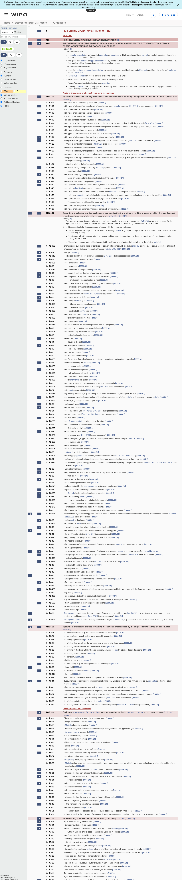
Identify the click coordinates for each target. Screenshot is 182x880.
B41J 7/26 (49, 862)
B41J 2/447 (50, 561)
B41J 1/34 (49, 164)
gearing (115, 828)
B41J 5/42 (49, 793)
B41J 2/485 (50, 589)
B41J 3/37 (49, 660)
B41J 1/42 (49, 177)
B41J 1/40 (49, 174)
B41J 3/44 (49, 680)
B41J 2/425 (50, 544)
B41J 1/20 (49, 133)
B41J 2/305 (50, 455)
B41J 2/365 (50, 500)
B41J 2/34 (49, 482)
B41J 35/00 (130, 455)
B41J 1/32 (49, 157)
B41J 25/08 (7, 49)
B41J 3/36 (49, 656)
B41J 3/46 (49, 687)
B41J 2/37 (49, 503)
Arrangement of (75, 421)
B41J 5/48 (49, 803)
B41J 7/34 (49, 876)
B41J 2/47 (49, 578)
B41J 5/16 (49, 742)
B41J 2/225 (50, 400)
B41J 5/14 (49, 738)
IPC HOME (4, 28)
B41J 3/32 (49, 649)
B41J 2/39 (49, 520)
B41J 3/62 (49, 704)
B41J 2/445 (50, 558)
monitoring (74, 379)
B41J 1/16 (133, 106)
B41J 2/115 (50, 324)
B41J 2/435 (167, 462)
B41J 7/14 (49, 842)
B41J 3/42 (49, 677)
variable (89, 849)
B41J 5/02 (49, 718)
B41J (47, 43)
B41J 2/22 (116, 248)
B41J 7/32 (49, 873)
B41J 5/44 (49, 797)
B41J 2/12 (49, 328)
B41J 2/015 (50, 255)
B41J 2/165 (50, 359)
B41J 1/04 (49, 106)
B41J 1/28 (49, 150)
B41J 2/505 (50, 602)
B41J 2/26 (49, 424)
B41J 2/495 (50, 595)
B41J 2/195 (50, 379)
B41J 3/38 (49, 663)
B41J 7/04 (49, 824)
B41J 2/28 (85, 435)
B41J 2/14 (49, 341)
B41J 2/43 (49, 547)
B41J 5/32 (49, 776)
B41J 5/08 (49, 728)
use (116, 649)
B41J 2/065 (50, 290)
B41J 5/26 (49, 759)
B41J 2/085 (50, 304)
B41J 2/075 (50, 297)
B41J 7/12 (49, 838)
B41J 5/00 (49, 712)
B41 (47, 39)
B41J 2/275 (50, 435)
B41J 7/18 (49, 849)
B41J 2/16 (49, 355)
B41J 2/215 (109, 255)
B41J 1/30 (49, 154)
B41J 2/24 (49, 410)
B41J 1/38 (49, 171)
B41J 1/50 (49, 191)
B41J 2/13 (49, 335)
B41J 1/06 (49, 109)
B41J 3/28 (49, 643)
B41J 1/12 (49, 119)
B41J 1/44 (49, 181)
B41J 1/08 (49, 112)
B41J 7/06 (49, 828)
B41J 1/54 (49, 198)
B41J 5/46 (49, 800)
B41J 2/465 (50, 575)
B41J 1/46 (49, 184)
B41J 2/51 (49, 606)
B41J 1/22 (49, 137)
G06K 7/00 (168, 712)
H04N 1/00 (144, 221)
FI (17, 91)
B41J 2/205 (95, 293)
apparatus (103, 55)
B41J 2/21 (104, 386)
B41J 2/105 (50, 317)
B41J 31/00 (120, 455)
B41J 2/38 (49, 510)
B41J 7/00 (49, 818)
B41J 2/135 (50, 338)
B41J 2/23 (49, 404)
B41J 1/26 (49, 143)
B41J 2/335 (50, 479)
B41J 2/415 (50, 537)
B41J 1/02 (49, 102)
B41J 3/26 (49, 639)
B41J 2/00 (49, 213)
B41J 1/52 (49, 195)
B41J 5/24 (49, 756)
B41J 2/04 (49, 273)
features (84, 60)
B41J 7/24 (49, 859)
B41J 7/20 (49, 852)
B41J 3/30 (49, 646)
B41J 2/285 (50, 441)
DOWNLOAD (13, 28)
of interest (142, 70)
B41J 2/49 (49, 592)
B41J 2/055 (50, 283)
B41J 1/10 (49, 116)
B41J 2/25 (87, 410)
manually (72, 55)
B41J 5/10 (49, 732)
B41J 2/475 (133, 554)
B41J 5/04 (49, 721)
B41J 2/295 (50, 448)
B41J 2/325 (50, 472)
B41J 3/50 (49, 690)
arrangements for (80, 712)
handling (87, 362)
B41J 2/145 (50, 345)
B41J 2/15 (49, 348)
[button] (39, 31)
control (145, 55)
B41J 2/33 (49, 475)
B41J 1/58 (49, 205)
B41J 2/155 (50, 352)
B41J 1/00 (49, 96)
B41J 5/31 (49, 772)
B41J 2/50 (49, 599)
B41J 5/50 (49, 807)
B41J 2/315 (50, 462)
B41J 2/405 (50, 530)
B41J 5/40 (49, 790)
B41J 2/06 (49, 286)
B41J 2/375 (50, 506)
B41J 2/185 (50, 373)
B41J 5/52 (49, 814)
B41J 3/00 (49, 626)
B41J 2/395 (50, 523)
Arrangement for (71, 613)
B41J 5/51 (49, 810)
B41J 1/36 (49, 167)
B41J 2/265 (98, 410)
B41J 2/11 (49, 321)
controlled (81, 55)
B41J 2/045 (50, 276)
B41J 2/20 (49, 383)
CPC (6, 91)
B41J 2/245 (50, 414)
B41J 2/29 (49, 445)
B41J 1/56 (49, 202)
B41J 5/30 (49, 769)
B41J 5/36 (49, 783)
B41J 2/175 (50, 366)
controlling (94, 712)
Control (69, 452)
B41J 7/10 (49, 835)
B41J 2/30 (49, 452)
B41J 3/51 (49, 694)
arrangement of (90, 486)
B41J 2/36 (49, 496)
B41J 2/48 (49, 585)
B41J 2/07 (49, 293)
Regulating (69, 759)
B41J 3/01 (49, 632)
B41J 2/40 (49, 527)
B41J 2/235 (50, 407)
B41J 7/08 (49, 831)
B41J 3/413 (50, 674)
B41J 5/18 (49, 745)
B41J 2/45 (49, 564)
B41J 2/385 (157, 462)
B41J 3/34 (49, 653)
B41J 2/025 (50, 262)
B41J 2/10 (49, 314)
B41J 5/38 (49, 786)
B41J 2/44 (49, 554)
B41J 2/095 (50, 310)
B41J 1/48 (49, 188)
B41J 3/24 (49, 636)
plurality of (78, 188)
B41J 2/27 (49, 431)
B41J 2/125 (50, 331)
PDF (11, 54)
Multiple (68, 725)
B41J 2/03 (49, 266)
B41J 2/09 (49, 307)
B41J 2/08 (49, 300)
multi (71, 390)
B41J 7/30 (49, 869)
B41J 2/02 (49, 259)
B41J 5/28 (49, 763)
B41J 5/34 (49, 779)
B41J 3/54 (49, 697)
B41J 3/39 (49, 667)
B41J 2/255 (50, 421)
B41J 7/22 (49, 855)
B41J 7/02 (49, 821)
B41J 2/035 (50, 269)
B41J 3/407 (50, 670)
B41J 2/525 (93, 616)
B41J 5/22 (49, 752)
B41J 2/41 (49, 533)
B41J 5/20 (49, 749)
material (105, 83)
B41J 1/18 (49, 130)
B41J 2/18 (49, 369)
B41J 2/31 (49, 459)
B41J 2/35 (49, 489)
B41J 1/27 (98, 143)
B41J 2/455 (50, 568)
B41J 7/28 (49, 866)
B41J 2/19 (49, 376)
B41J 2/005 (50, 245)
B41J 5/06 (49, 725)
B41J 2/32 (49, 468)
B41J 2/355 (50, 493)
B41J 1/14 (49, 123)
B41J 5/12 (49, 735)
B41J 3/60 (111, 697)
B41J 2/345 (50, 486)
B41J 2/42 (49, 540)
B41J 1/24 (49, 140)
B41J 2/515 (50, 609)
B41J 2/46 (49, 571)
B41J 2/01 (49, 252)
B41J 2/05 (49, 279)
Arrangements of (72, 732)
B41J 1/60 (133, 140)
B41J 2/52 (49, 613)
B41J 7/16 (49, 845)
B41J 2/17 (49, 362)
